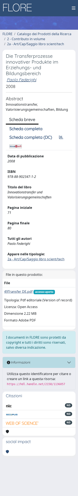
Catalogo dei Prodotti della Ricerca (44, 34)
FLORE (7, 34)
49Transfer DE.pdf (18, 291)
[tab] (61, 137)
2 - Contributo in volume (26, 39)
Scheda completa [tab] (25, 128)
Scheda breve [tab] (22, 119)
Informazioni (20, 362)
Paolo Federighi (21, 79)
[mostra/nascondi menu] (74, 8)
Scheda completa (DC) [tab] (30, 137)
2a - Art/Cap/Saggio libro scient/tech (35, 44)
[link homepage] (18, 8)
